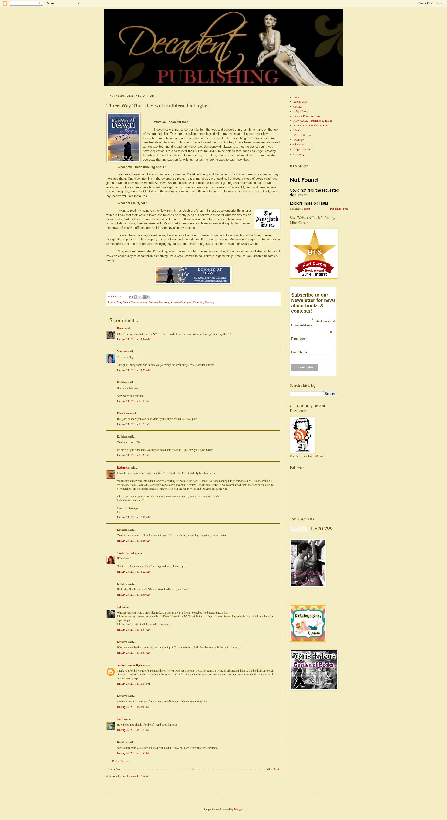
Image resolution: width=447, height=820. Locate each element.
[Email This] (131, 297)
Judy (120, 719)
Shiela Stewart (125, 553)
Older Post (273, 769)
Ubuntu (297, 130)
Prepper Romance (303, 149)
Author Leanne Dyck (129, 665)
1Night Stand (300, 111)
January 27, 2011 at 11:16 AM (134, 540)
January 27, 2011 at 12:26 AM (134, 339)
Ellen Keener (124, 413)
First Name (299, 339)
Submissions (300, 101)
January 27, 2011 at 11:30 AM (134, 594)
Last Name (299, 352)
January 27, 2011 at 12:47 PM (133, 683)
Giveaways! (300, 154)
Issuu (307, 208)
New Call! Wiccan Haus (306, 116)
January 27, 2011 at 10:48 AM (134, 517)
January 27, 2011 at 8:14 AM (133, 401)
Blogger (238, 809)
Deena (120, 328)
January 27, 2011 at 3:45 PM (133, 730)
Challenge (298, 144)
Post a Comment (121, 761)
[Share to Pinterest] (148, 297)
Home (193, 769)
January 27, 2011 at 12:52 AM (134, 370)
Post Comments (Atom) (135, 776)
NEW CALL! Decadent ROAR (310, 125)
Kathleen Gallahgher (181, 302)
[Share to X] (140, 297)
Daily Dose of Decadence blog (131, 302)
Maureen (122, 351)
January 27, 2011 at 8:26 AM (133, 424)
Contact (297, 106)
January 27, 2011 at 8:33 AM (133, 455)
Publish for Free (339, 208)
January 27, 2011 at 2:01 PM (133, 707)
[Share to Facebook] (144, 297)
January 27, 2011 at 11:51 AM (134, 652)
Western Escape (302, 135)
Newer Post (114, 769)
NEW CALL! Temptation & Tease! (312, 120)
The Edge (298, 140)
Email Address (311, 325)
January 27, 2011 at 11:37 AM (134, 629)
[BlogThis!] (135, 297)
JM (119, 607)
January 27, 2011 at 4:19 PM (133, 753)
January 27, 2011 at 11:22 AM (134, 571)
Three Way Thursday (203, 302)
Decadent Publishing (159, 302)
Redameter (123, 467)
